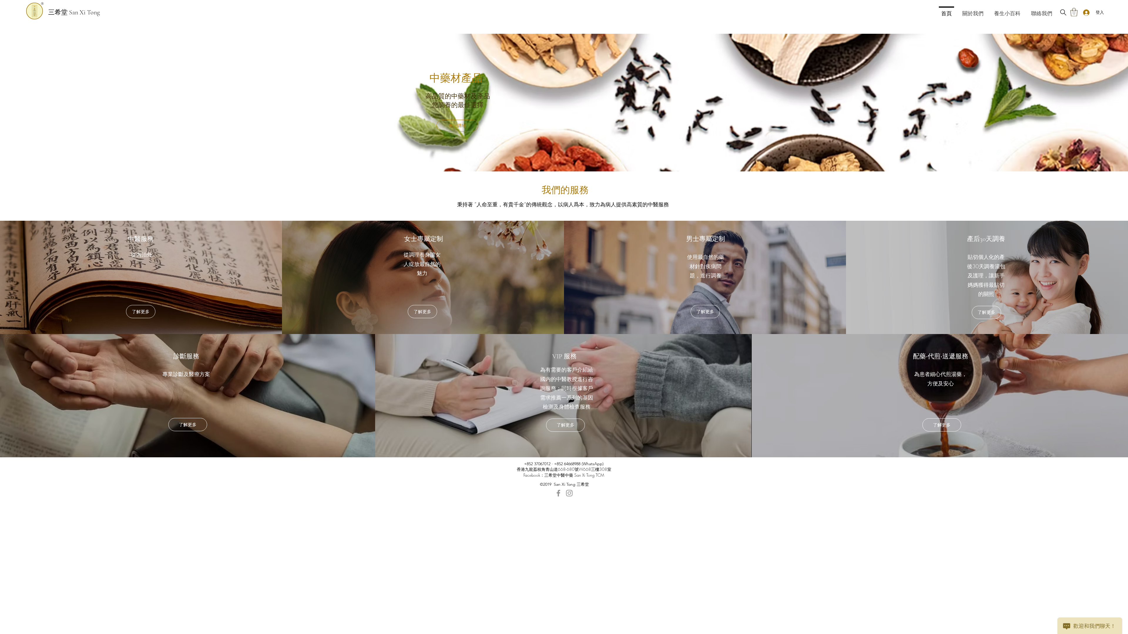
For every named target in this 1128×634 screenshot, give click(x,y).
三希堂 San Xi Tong (74, 12)
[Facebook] (558, 493)
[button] (1073, 12)
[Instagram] (569, 493)
